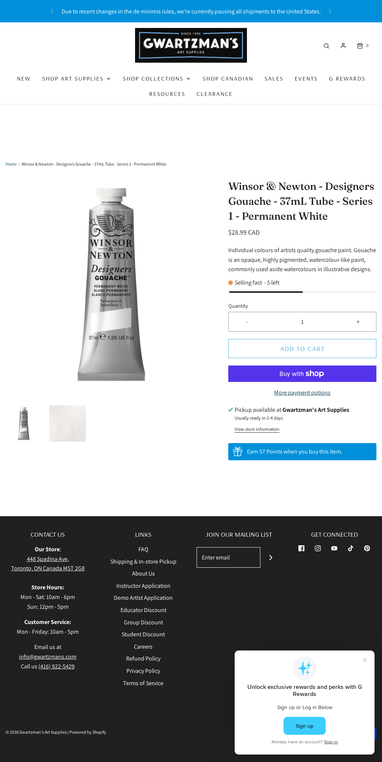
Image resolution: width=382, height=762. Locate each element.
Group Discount (143, 622)
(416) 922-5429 (56, 666)
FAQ (143, 549)
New (24, 78)
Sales (274, 78)
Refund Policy (143, 658)
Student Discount (143, 634)
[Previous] (52, 11)
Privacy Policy (143, 671)
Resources (167, 93)
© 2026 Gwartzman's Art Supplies (36, 732)
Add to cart (302, 348)
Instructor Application (143, 586)
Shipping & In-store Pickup (143, 561)
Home (11, 164)
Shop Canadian (228, 78)
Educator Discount (143, 610)
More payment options (302, 392)
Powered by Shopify (87, 732)
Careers (143, 646)
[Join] (270, 557)
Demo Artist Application (143, 598)
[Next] (330, 11)
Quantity (238, 305)
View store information (257, 429)
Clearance (215, 93)
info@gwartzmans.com (47, 657)
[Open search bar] (326, 45)
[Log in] (343, 45)
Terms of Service (143, 683)
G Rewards (347, 78)
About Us (143, 573)
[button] (24, 423)
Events (306, 78)
